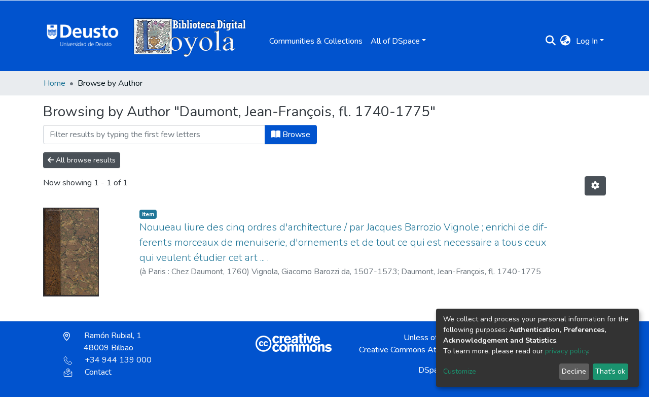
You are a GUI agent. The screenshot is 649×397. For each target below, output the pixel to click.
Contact (98, 372)
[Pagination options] (595, 185)
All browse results (85, 160)
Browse (295, 134)
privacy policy (566, 351)
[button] (565, 41)
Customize (459, 371)
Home (54, 83)
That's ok (610, 371)
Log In (587, 41)
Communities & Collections (316, 41)
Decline (574, 371)
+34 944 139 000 (118, 360)
